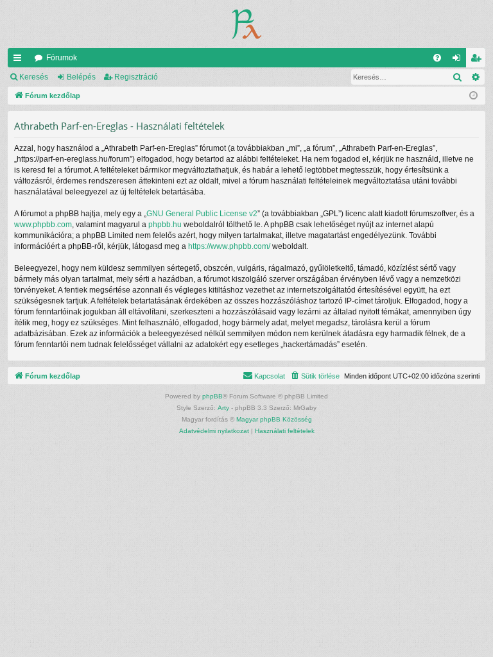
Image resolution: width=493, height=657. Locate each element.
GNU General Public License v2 (201, 213)
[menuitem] (437, 57)
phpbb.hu (165, 224)
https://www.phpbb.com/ (229, 246)
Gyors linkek (20, 60)
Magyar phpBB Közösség (274, 419)
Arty (223, 407)
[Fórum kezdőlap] (246, 24)
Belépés (81, 77)
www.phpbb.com (43, 224)
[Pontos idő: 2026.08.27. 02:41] (473, 96)
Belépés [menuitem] (459, 60)
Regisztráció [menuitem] (478, 60)
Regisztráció (136, 77)
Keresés (33, 77)
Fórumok (61, 57)
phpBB (212, 396)
